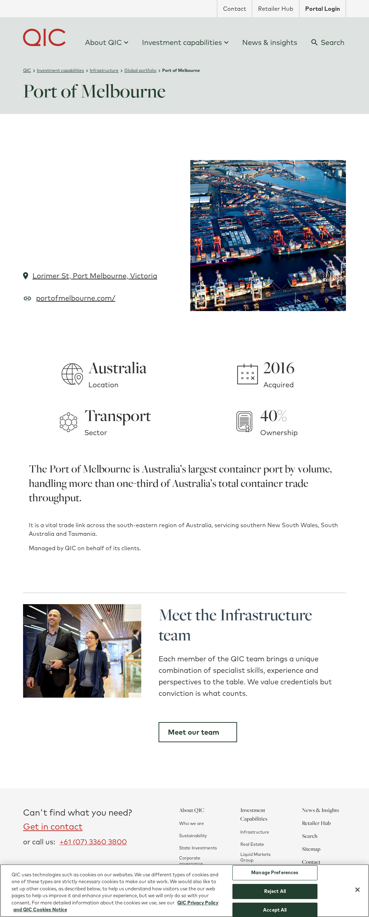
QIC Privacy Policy (197, 902)
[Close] (357, 890)
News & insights (269, 42)
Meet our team (193, 731)
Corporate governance (191, 860)
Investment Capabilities (253, 814)
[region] (184, 890)
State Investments (198, 847)
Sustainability (193, 835)
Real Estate (252, 844)
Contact (234, 8)
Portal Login (322, 8)
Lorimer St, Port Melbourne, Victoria (94, 275)
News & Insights (320, 809)
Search (309, 835)
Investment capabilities (182, 42)
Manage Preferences (274, 873)
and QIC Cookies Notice (40, 909)
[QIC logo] (44, 37)
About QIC (103, 42)
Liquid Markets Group (255, 857)
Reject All (275, 891)
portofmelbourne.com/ (75, 297)
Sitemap (311, 848)
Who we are (191, 823)
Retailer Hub (275, 8)
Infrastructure (254, 832)
